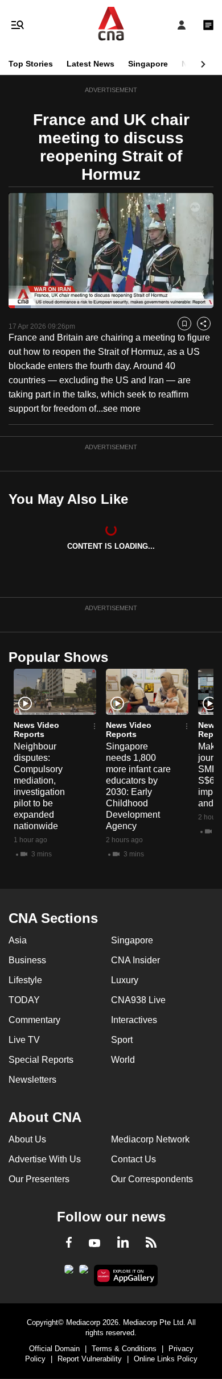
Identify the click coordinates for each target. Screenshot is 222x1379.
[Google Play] (68, 1273)
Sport (122, 1040)
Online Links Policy (166, 1359)
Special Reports (41, 1060)
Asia (18, 940)
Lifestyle (25, 980)
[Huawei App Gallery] (126, 1275)
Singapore (148, 63)
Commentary (34, 1020)
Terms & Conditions (124, 1348)
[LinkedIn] (123, 1244)
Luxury (124, 980)
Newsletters (32, 1079)
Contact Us (133, 1159)
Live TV (24, 1040)
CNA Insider (135, 960)
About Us (27, 1139)
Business (27, 960)
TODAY (24, 1000)
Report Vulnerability (89, 1359)
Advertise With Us (45, 1159)
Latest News (90, 63)
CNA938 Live (138, 1000)
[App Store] (83, 1273)
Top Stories (31, 63)
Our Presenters (39, 1179)
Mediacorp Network (150, 1139)
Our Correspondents (152, 1179)
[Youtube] (94, 1243)
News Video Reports (36, 729)
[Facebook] (69, 1244)
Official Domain (54, 1348)
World (123, 1060)
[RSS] (151, 1244)
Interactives (134, 1020)
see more (122, 408)
